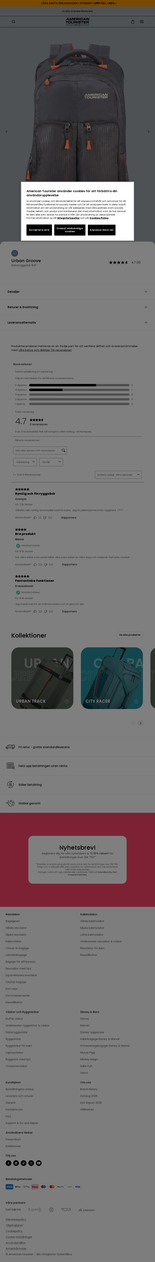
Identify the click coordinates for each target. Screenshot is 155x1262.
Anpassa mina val (102, 229)
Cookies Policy (99, 217)
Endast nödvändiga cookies (70, 230)
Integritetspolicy (68, 217)
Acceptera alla (39, 229)
